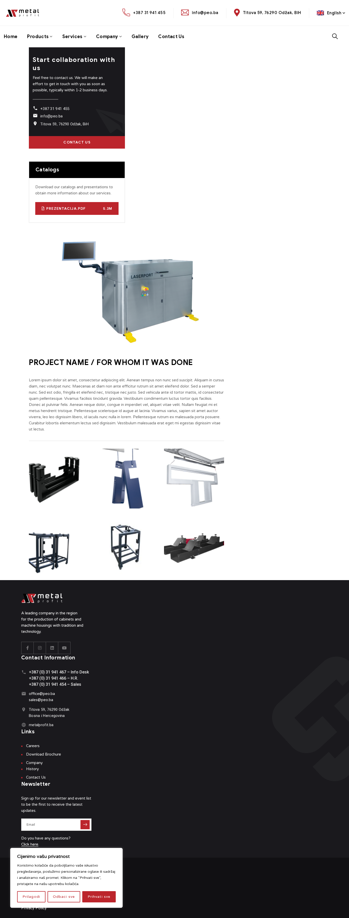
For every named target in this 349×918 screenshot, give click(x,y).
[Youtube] (64, 648)
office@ (36, 693)
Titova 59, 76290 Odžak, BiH (272, 12)
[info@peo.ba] (35, 115)
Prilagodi (31, 896)
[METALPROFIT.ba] (25, 13)
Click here (29, 844)
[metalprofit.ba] (23, 724)
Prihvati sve (99, 896)
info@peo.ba (205, 12)
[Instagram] (40, 648)
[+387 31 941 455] (35, 108)
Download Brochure (43, 754)
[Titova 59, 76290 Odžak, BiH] (35, 123)
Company (107, 36)
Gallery (140, 36)
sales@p (36, 700)
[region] (66, 878)
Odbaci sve (64, 896)
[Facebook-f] (27, 648)
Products (38, 36)
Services (72, 36)
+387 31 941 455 (149, 12)
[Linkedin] (52, 648)
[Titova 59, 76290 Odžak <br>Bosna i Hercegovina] (23, 709)
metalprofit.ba (41, 725)
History (32, 769)
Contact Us (171, 36)
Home (10, 36)
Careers (33, 746)
